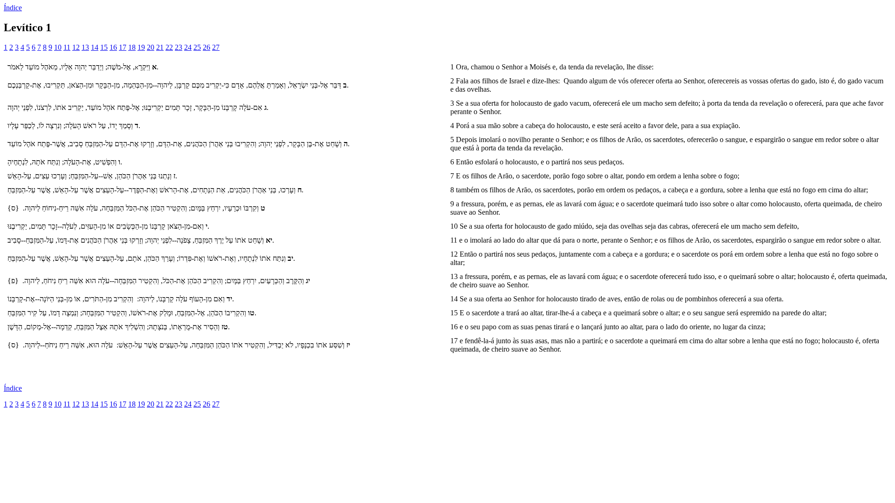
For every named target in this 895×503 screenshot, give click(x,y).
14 (94, 47)
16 (113, 47)
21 (160, 47)
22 (169, 47)
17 (122, 47)
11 (66, 47)
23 (178, 47)
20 (150, 47)
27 (216, 47)
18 (132, 47)
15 (104, 47)
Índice (13, 8)
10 (58, 47)
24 (188, 47)
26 (206, 47)
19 (141, 47)
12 (76, 47)
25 (197, 47)
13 (85, 47)
